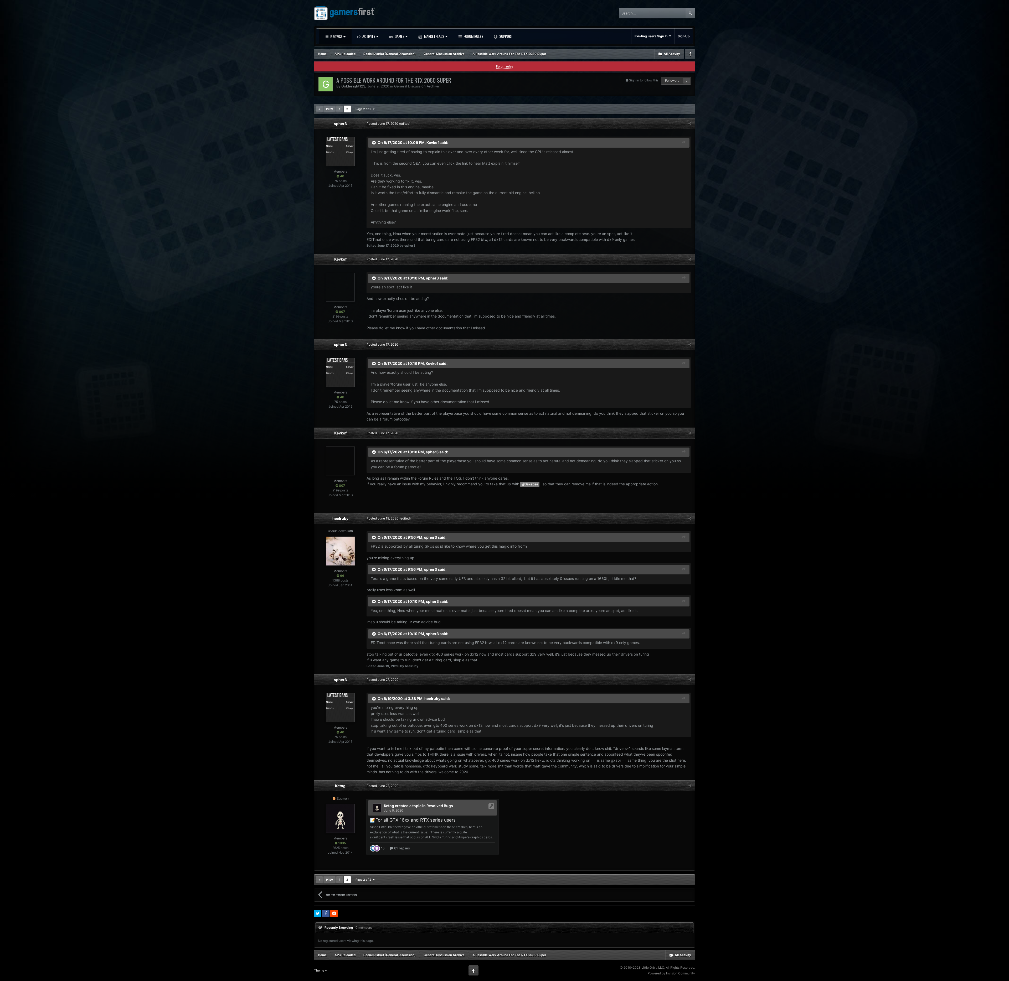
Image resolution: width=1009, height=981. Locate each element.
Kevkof (432, 142)
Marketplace (433, 36)
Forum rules (504, 66)
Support (505, 36)
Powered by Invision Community (671, 973)
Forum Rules (473, 36)
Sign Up (684, 36)
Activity (368, 36)
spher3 (340, 123)
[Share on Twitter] (317, 913)
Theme (319, 970)
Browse (336, 36)
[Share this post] (689, 124)
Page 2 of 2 (364, 109)
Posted (382, 124)
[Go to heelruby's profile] (340, 551)
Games (399, 36)
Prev (329, 109)
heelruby (340, 518)
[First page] (319, 109)
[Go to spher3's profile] (340, 151)
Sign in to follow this (643, 80)
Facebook (690, 54)
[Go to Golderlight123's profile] (325, 84)
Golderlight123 (353, 86)
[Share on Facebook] (326, 913)
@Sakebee (530, 484)
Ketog (340, 785)
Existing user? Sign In (652, 36)
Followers (672, 80)
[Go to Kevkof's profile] (340, 287)
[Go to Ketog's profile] (340, 818)
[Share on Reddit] (334, 913)
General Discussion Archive (416, 86)
